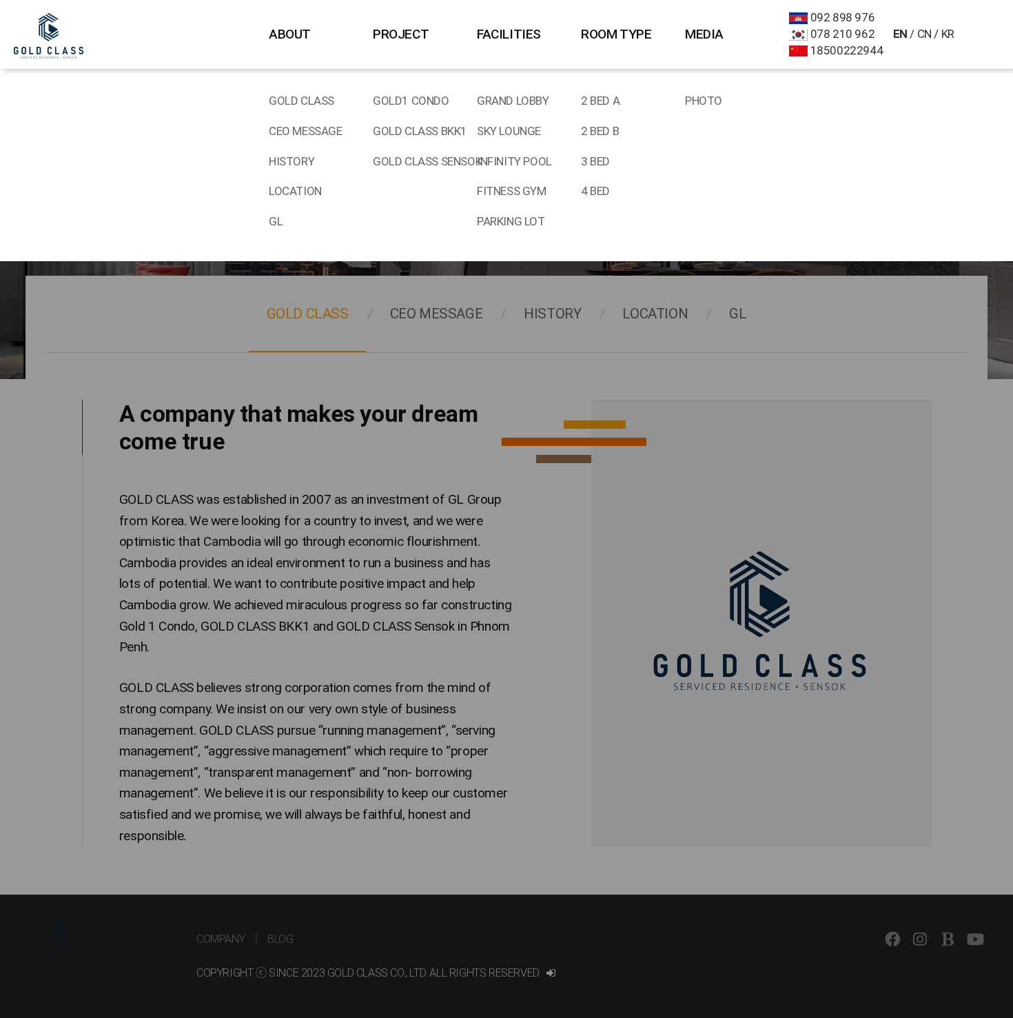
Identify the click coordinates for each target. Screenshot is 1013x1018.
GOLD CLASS (301, 101)
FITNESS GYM (511, 191)
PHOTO (703, 101)
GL (276, 221)
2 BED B (600, 131)
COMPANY (220, 939)
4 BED (595, 191)
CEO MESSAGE (305, 131)
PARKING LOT (511, 221)
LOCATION (295, 191)
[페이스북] (892, 956)
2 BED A (600, 101)
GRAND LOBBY (513, 101)
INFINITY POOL (514, 161)
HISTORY (291, 161)
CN (924, 34)
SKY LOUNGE (509, 131)
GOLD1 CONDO (411, 101)
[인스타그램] (920, 956)
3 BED (595, 161)
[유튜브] (975, 956)
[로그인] (550, 973)
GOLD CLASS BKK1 (420, 131)
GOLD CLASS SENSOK (425, 161)
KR (947, 34)
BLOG (280, 939)
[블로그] (947, 956)
